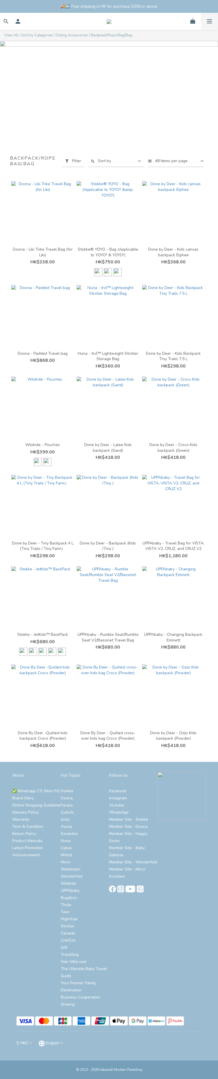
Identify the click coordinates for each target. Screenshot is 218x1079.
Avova (66, 826)
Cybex (66, 848)
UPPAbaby (70, 890)
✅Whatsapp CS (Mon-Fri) (36, 791)
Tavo (65, 912)
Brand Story (23, 798)
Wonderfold (71, 876)
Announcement (26, 855)
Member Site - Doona (128, 826)
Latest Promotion (27, 848)
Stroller (67, 926)
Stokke (67, 791)
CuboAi (67, 812)
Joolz (65, 819)
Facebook (117, 791)
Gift (64, 947)
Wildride (68, 883)
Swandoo (69, 833)
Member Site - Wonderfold (133, 862)
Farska (67, 805)
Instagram (118, 798)
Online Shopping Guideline (36, 805)
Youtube (116, 805)
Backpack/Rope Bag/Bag (111, 35)
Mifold (66, 855)
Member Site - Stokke (128, 819)
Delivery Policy (25, 812)
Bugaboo (69, 897)
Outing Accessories (72, 35)
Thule (66, 904)
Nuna (65, 840)
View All (11, 35)
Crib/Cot (68, 940)
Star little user (74, 961)
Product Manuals (27, 840)
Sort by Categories (37, 35)
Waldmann (70, 869)
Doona (67, 798)
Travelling (70, 954)
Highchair (69, 919)
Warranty (20, 819)
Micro (65, 862)
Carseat (68, 933)
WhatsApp (119, 812)
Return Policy (24, 833)
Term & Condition (27, 826)
